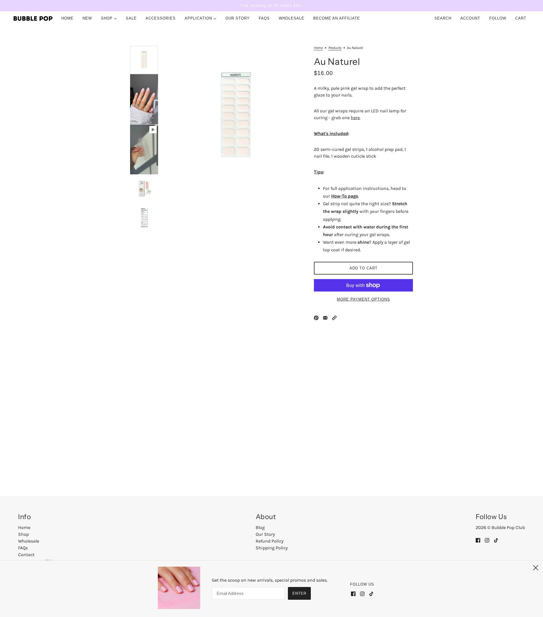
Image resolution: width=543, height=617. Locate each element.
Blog (260, 527)
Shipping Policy (272, 547)
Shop (23, 534)
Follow (497, 18)
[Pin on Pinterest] (316, 317)
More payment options (363, 299)
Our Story (265, 534)
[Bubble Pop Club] (33, 18)
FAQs (23, 547)
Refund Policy (269, 541)
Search (442, 18)
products (334, 48)
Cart (521, 18)
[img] (477, 540)
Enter (299, 593)
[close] (535, 568)
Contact (26, 554)
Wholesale (28, 541)
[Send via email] (325, 317)
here (355, 117)
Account (470, 18)
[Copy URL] (334, 317)
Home (318, 48)
